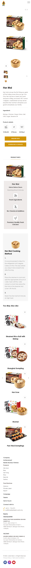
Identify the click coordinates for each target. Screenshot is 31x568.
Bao (4, 470)
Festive (5, 479)
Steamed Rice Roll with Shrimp (15, 337)
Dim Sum (6, 468)
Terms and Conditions (18, 558)
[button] (28, 2)
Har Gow (15, 392)
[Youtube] (14, 562)
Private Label (7, 488)
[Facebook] (5, 562)
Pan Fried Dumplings (15, 446)
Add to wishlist (25, 312)
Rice (4, 475)
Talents (5, 497)
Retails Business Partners (11, 462)
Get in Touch (7, 501)
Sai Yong (6, 472)
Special (5, 477)
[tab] (15, 157)
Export (5, 490)
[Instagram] (9, 562)
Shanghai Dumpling (15, 368)
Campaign (6, 494)
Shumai (15, 422)
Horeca (5, 486)
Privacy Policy (7, 558)
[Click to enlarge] (6, 66)
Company (6, 457)
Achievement (7, 460)
